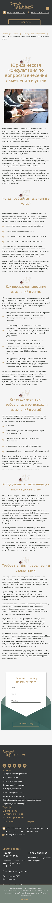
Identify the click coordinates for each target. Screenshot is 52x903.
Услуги (16, 34)
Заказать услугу (24, 22)
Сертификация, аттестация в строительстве (22, 800)
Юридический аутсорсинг (14, 785)
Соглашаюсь (26, 899)
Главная (5, 34)
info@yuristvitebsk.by (15, 834)
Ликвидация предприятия (14, 796)
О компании (10, 810)
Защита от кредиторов (12, 781)
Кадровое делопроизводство (15, 803)
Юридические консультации (34, 34)
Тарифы (7, 807)
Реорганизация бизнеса (13, 792)
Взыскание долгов (10, 777)
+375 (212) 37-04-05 (40, 12)
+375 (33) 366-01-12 (16, 12)
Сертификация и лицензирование (13, 815)
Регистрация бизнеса (12, 789)
